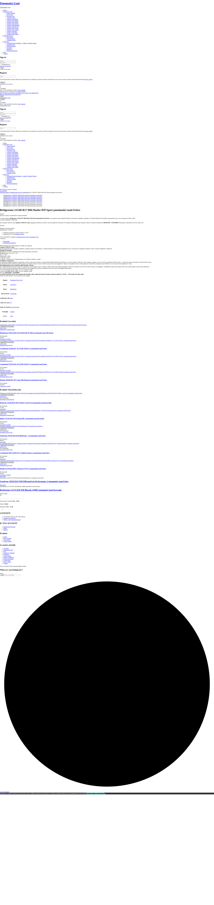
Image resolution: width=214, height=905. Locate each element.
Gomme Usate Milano (12, 20)
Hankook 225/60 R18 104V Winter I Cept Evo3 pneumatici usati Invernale (25, 403)
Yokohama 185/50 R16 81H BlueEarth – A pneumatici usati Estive (23, 436)
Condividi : (3, 238)
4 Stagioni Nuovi (11, 40)
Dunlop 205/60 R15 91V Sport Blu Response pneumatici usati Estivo (23, 380)
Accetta (89, 793)
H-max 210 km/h (14, 307)
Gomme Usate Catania (13, 29)
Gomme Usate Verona (12, 28)
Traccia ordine (14, 94)
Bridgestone (13, 289)
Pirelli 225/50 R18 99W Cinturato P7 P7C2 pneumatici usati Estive (23, 469)
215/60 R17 (13, 284)
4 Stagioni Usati (11, 17)
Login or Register (4, 792)
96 (10, 302)
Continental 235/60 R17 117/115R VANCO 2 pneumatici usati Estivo (23, 348)
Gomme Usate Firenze (13, 23)
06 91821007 (3, 191)
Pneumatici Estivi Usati (18, 192)
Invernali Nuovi (11, 38)
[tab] (108, 241)
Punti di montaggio (5, 94)
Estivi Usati (10, 14)
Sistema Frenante (11, 46)
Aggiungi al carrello (5, 339)
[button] (107, 87)
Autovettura (13, 293)
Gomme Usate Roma (12, 19)
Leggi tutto (3, 409)
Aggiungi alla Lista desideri (7, 326)
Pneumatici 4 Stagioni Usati (7, 329)
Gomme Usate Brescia (13, 26)
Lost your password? (5, 66)
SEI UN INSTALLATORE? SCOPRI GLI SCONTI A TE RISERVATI (19, 93)
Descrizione (6, 241)
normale (12, 311)
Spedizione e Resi (19, 234)
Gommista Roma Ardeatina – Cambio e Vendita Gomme (21, 43)
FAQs (19, 94)
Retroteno (9, 49)
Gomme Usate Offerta (12, 34)
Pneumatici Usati (10, 3)
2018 (11, 316)
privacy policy (88, 79)
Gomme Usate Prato (12, 32)
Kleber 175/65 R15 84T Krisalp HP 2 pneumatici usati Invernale (22, 418)
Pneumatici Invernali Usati (7, 399)
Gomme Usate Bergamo (13, 25)
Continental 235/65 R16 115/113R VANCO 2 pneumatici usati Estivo (23, 364)
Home (1, 192)
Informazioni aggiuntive (9, 243)
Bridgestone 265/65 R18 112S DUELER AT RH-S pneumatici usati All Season (26, 333)
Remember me (6, 64)
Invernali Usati (10, 16)
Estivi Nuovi (10, 37)
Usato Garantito (11, 13)
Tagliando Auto (11, 44)
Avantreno (9, 47)
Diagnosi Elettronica (12, 50)
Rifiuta (93, 793)
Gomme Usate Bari (12, 31)
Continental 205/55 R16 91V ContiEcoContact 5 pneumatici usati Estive (24, 453)
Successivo (3, 485)
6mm (11, 298)
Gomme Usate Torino (12, 22)
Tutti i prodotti (21, 90)
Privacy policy (100, 793)
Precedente (3, 476)
